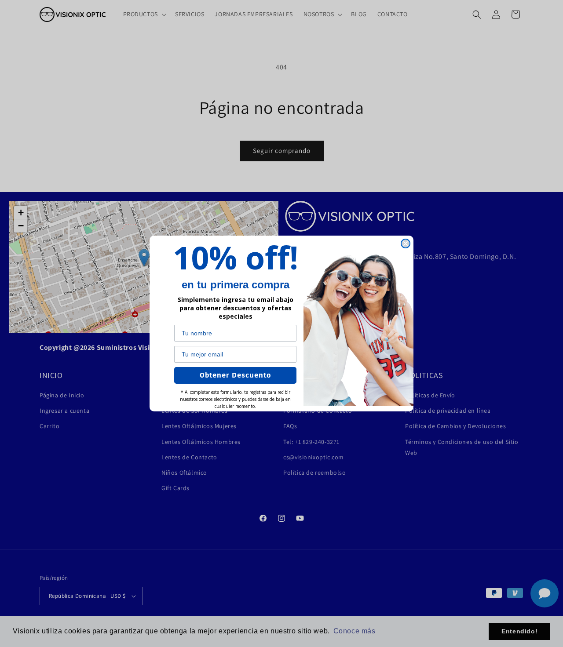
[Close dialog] (405, 243)
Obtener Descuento (235, 375)
